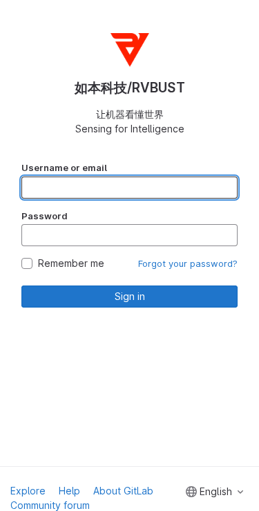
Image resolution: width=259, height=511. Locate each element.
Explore (28, 491)
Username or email (64, 167)
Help (69, 491)
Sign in (130, 296)
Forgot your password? (188, 263)
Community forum (50, 505)
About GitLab (123, 491)
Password (44, 215)
